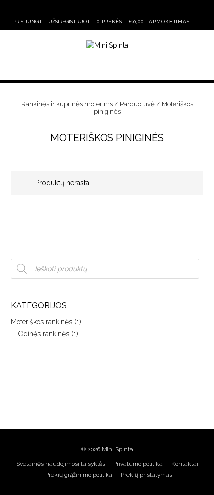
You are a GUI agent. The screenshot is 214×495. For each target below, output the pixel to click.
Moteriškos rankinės (41, 322)
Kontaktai (184, 464)
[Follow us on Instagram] (115, 9)
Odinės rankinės (43, 334)
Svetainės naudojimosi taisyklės (60, 464)
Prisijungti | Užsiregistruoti (52, 21)
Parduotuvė (137, 104)
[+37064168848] (130, 9)
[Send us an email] (86, 9)
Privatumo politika (138, 464)
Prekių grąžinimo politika (78, 475)
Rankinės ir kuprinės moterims (67, 104)
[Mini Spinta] (107, 45)
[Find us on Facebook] (101, 9)
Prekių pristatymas (146, 475)
